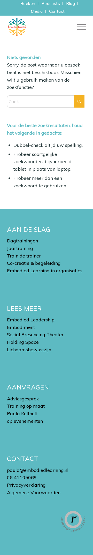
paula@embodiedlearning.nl (37, 470)
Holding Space (23, 342)
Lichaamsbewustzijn (29, 350)
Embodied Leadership (31, 320)
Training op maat (26, 406)
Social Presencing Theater (35, 335)
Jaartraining (20, 248)
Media (37, 11)
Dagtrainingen (22, 241)
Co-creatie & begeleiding (34, 263)
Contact (57, 11)
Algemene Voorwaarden (33, 492)
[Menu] (79, 26)
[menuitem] (28, 3)
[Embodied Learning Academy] (38, 26)
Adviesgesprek (23, 399)
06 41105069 (22, 477)
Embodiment (21, 327)
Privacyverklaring (26, 485)
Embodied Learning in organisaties (44, 271)
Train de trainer (24, 256)
